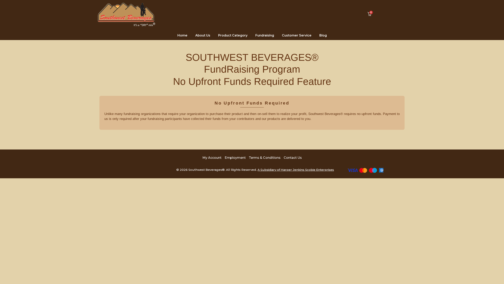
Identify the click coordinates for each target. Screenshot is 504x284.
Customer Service (296, 35)
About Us (202, 35)
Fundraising (264, 35)
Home (182, 35)
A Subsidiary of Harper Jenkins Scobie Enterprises (296, 170)
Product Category (232, 35)
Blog (323, 35)
